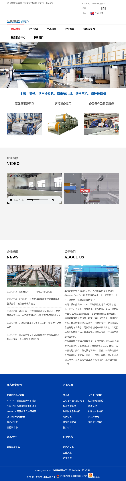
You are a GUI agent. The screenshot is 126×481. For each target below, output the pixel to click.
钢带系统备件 (13, 447)
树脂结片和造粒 (95, 411)
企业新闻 (70, 29)
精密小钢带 (12, 422)
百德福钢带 (12, 427)
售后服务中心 (18, 37)
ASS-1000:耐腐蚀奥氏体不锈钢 (21, 401)
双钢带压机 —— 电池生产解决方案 (35, 292)
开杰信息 (86, 470)
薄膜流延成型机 (95, 422)
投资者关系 (68, 447)
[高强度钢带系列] (24, 124)
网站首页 (16, 29)
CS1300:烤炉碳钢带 (16, 417)
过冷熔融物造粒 (95, 401)
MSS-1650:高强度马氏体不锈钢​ (21, 411)
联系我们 (38, 37)
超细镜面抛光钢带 (15, 395)
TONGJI (96, 477)
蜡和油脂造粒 (69, 406)
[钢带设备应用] (63, 124)
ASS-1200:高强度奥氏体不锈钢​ (21, 406)
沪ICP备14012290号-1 (45, 477)
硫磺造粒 (92, 406)
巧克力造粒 (93, 417)
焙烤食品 (67, 417)
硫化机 (66, 395)
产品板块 (52, 29)
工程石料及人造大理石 (74, 401)
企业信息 (34, 29)
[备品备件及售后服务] (101, 124)
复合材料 (67, 427)
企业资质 (67, 458)
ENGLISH (98, 13)
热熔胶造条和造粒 (71, 411)
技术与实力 (89, 29)
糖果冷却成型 (69, 422)
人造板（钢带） (95, 395)
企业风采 (67, 453)
